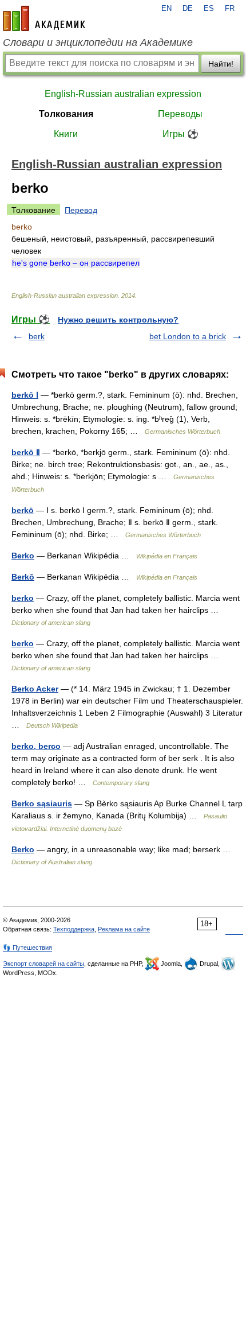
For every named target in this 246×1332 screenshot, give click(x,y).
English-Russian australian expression (123, 94)
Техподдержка (73, 929)
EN (166, 9)
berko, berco (36, 746)
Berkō (22, 576)
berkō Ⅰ (24, 394)
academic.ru (44, 18)
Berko (22, 555)
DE (187, 9)
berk (37, 336)
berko (22, 598)
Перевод (81, 210)
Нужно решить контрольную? (118, 319)
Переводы (180, 114)
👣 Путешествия (27, 947)
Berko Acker (34, 688)
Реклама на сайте (124, 929)
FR (230, 9)
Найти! (220, 63)
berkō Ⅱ (25, 452)
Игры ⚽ (180, 134)
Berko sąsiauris (41, 803)
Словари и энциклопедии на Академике (98, 42)
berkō (22, 510)
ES (209, 9)
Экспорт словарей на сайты (43, 963)
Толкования (66, 114)
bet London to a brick (187, 336)
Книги (66, 134)
